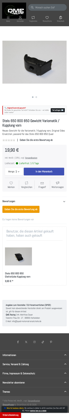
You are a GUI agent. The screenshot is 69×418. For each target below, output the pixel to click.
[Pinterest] (51, 341)
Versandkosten (31, 157)
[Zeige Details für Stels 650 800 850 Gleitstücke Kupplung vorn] (18, 256)
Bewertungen (8, 201)
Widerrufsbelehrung (10, 414)
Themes (6, 391)
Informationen (9, 355)
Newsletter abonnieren (14, 382)
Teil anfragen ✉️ (57, 110)
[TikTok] (42, 341)
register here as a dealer (38, 410)
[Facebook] (18, 341)
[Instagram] (34, 341)
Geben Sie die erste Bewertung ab (36, 140)
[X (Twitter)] (26, 341)
